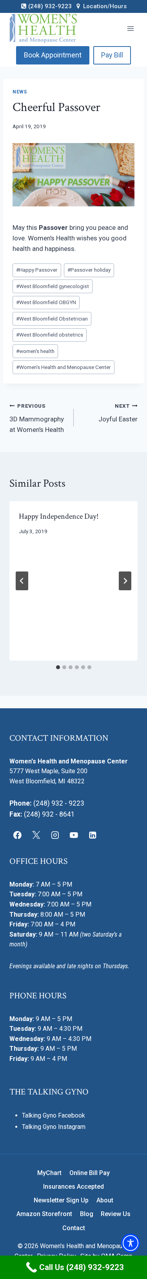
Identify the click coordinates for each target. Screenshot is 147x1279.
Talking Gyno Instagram (53, 1126)
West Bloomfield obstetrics (49, 334)
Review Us (116, 1214)
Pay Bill (112, 55)
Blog (86, 1214)
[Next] (125, 580)
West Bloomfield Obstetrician (52, 318)
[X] (36, 835)
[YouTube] (73, 835)
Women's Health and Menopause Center (63, 367)
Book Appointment (53, 55)
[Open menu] (130, 28)
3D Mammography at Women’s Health (36, 418)
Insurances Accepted (73, 1186)
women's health (35, 351)
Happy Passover (37, 270)
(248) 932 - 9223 (58, 803)
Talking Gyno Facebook (53, 1115)
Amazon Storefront (44, 1214)
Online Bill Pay (89, 1173)
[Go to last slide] (22, 580)
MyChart (49, 1173)
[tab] (58, 667)
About (104, 1200)
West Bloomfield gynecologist (52, 286)
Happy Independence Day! (58, 516)
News (20, 92)
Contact (73, 1228)
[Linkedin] (92, 835)
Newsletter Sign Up (61, 1200)
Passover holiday (89, 270)
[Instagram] (55, 835)
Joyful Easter (118, 413)
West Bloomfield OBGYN (46, 302)
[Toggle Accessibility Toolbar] (130, 1243)
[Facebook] (17, 835)
